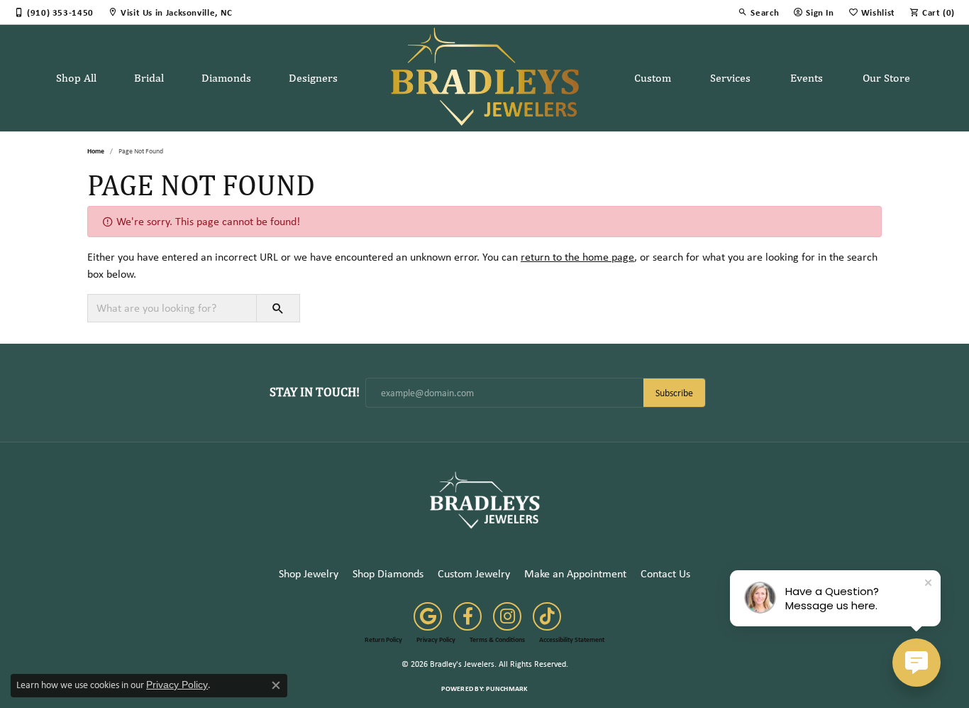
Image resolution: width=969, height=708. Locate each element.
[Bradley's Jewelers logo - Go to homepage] (484, 78)
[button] (758, 12)
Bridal (149, 78)
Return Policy (383, 639)
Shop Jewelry (308, 573)
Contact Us (665, 573)
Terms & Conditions (497, 639)
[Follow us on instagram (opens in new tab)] (507, 616)
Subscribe (674, 392)
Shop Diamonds (388, 573)
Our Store (886, 78)
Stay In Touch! (315, 391)
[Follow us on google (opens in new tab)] (428, 616)
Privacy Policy (435, 639)
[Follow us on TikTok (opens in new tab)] (547, 616)
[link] (54, 12)
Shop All (76, 78)
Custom (652, 78)
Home (95, 151)
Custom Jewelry (474, 573)
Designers (313, 78)
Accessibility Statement (571, 639)
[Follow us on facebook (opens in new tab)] (467, 616)
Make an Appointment (575, 573)
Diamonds (226, 78)
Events (806, 78)
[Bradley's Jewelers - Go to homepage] (484, 499)
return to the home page (577, 256)
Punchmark (506, 688)
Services (730, 78)
